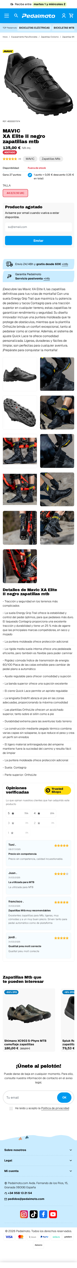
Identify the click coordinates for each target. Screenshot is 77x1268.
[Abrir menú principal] (7, 15)
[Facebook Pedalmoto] (43, 1214)
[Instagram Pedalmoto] (24, 1214)
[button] (16, 15)
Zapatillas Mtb (51, 159)
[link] (64, 15)
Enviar (38, 241)
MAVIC (30, 159)
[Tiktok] (34, 1214)
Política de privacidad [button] (55, 1108)
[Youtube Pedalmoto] (53, 1214)
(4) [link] (19, 159)
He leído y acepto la (42, 1108)
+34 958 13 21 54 (20, 1193)
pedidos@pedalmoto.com (26, 1199)
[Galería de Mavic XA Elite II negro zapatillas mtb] (38, 84)
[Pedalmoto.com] (38, 16)
